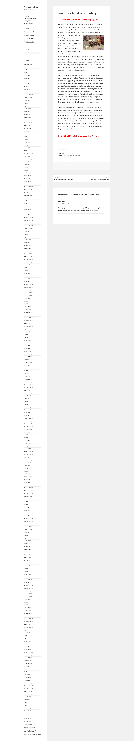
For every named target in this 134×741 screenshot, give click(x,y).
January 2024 (27, 147)
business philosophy (30, 35)
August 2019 (27, 295)
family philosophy (30, 41)
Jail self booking (27, 721)
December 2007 (27, 685)
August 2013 (27, 496)
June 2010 (26, 602)
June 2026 (26, 69)
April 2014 (26, 473)
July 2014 (26, 465)
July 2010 (26, 599)
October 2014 (27, 457)
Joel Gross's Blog (31, 7)
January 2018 (27, 348)
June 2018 (26, 334)
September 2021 (27, 225)
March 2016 (26, 409)
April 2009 (26, 641)
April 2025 (26, 108)
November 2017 (27, 354)
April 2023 (26, 172)
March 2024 (26, 142)
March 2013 (26, 510)
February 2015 (27, 446)
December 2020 (27, 251)
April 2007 (26, 708)
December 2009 (27, 618)
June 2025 (26, 103)
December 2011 (27, 552)
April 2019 (26, 306)
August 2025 (27, 97)
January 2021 (27, 248)
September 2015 (27, 426)
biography (28, 28)
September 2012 (27, 526)
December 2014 (27, 451)
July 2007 (26, 699)
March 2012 (26, 543)
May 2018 (26, 337)
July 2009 (26, 632)
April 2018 (26, 340)
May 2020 (26, 270)
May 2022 (26, 203)
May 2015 (26, 437)
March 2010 (26, 610)
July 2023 (26, 164)
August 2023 (27, 161)
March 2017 (26, 376)
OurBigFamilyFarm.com (29, 23)
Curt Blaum (61, 201)
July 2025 (26, 100)
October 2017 (27, 356)
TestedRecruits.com (28, 20)
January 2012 (27, 549)
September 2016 (27, 393)
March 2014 (26, 476)
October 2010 (27, 591)
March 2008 (26, 677)
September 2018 (27, 326)
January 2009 (27, 649)
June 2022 (26, 200)
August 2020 (27, 262)
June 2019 (26, 301)
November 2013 (27, 487)
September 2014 (27, 460)
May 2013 (26, 504)
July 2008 (26, 666)
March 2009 (26, 643)
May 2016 (26, 404)
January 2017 (27, 382)
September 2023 (27, 159)
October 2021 (27, 223)
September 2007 (27, 694)
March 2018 (26, 343)
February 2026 (27, 81)
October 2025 (27, 92)
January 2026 (27, 83)
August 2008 (27, 663)
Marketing (80, 166)
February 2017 (27, 379)
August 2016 (27, 395)
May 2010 (26, 604)
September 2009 (27, 627)
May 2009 (26, 638)
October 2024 (27, 125)
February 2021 (27, 245)
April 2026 (26, 75)
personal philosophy (30, 31)
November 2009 (27, 621)
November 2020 (27, 253)
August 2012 (27, 529)
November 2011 (27, 554)
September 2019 (27, 292)
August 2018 (27, 329)
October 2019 (27, 290)
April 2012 (26, 540)
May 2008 (26, 671)
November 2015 (27, 421)
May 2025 (26, 106)
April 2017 (26, 373)
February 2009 (27, 646)
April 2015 (26, 440)
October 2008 (27, 657)
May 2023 (26, 170)
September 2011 (27, 560)
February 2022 (27, 212)
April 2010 (26, 607)
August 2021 (27, 228)
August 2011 (26, 563)
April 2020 (26, 273)
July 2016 (26, 398)
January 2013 (27, 515)
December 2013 (27, 485)
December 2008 (27, 652)
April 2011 (26, 574)
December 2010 (27, 585)
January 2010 (27, 616)
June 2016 (26, 401)
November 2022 (27, 186)
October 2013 (27, 490)
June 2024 (26, 136)
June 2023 (26, 167)
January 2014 (27, 482)
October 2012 (27, 524)
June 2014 (26, 468)
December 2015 (27, 418)
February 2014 (27, 479)
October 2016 (27, 390)
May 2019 (26, 303)
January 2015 (27, 448)
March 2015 (26, 443)
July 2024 (26, 133)
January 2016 (27, 415)
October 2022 (27, 189)
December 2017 (27, 351)
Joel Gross (73, 166)
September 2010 (27, 593)
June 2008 (26, 669)
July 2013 (26, 499)
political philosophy (30, 38)
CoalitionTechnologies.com (30, 18)
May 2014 (26, 471)
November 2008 (27, 655)
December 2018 (27, 317)
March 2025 (26, 111)
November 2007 (27, 688)
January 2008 (27, 683)
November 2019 (27, 287)
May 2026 (26, 72)
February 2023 (27, 178)
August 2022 (27, 195)
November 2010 (27, 588)
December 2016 (27, 384)
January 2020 (27, 281)
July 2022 (26, 198)
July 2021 (26, 231)
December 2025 (27, 86)
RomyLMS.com (27, 21)
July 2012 (26, 532)
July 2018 (26, 331)
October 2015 (27, 423)
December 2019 (27, 284)
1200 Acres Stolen (28, 724)
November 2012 (27, 521)
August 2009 (27, 630)
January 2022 (27, 214)
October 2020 (27, 256)
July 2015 (26, 432)
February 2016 (27, 412)
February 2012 (27, 546)
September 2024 (27, 128)
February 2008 (27, 680)
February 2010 (27, 613)
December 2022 (27, 184)
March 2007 (26, 710)
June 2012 (26, 535)
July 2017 (26, 365)
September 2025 (27, 94)
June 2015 (26, 434)
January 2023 (27, 181)
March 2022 (26, 209)
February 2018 (27, 345)
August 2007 (27, 696)
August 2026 (27, 64)
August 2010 (27, 596)
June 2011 (26, 568)
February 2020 (27, 278)
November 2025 (27, 89)
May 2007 (26, 705)
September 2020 (27, 259)
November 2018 (27, 320)
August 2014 (27, 462)
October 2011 (27, 557)
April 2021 (26, 239)
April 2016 (26, 407)
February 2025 (27, 114)
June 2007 (26, 702)
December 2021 (27, 217)
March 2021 (26, 242)
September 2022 (27, 192)
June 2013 (26, 501)
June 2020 (26, 267)
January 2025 (27, 117)
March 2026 (26, 78)
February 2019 (27, 312)
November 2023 (27, 153)
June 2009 (26, 635)
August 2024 (27, 131)
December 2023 (27, 150)
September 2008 (27, 660)
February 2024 (27, 145)
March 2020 (26, 276)
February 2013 (27, 513)
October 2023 (27, 156)
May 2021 (26, 237)
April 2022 (26, 206)
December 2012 (27, 518)
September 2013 (27, 493)
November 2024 (27, 122)
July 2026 (26, 67)
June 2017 (26, 368)
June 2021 (26, 234)
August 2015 (27, 429)
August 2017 (27, 362)
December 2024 (27, 120)
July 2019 (26, 298)
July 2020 (26, 264)
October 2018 (27, 323)
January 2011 (27, 582)
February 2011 (27, 579)
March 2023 (26, 175)
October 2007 (27, 691)
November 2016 (27, 387)
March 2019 (26, 309)
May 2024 (26, 139)
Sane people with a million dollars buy (32, 734)
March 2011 (26, 577)
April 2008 (26, 674)
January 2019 (27, 315)
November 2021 (27, 220)
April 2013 (26, 507)
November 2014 (27, 454)
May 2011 (26, 571)
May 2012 (26, 538)
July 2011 (26, 565)
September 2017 (27, 359)
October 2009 (27, 624)
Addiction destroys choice (29, 727)
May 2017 (26, 370)
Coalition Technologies (75, 155)
